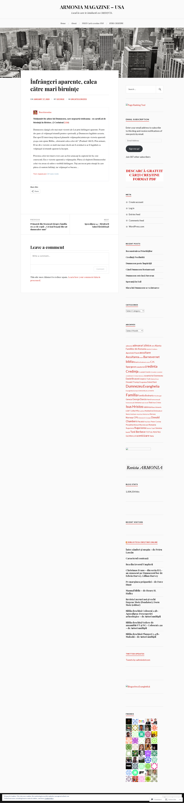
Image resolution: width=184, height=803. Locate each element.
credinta (151, 366)
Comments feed (136, 220)
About (74, 23)
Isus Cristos (157, 403)
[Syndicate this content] (127, 542)
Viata (152, 436)
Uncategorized (79, 99)
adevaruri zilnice (142, 345)
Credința (132, 371)
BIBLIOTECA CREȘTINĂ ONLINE (143, 542)
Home (63, 23)
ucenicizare (142, 435)
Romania (152, 425)
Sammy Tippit (151, 428)
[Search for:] (144, 89)
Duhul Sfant (152, 382)
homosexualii (130, 402)
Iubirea (147, 407)
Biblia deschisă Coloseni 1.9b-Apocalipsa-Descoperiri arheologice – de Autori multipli (143, 613)
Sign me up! (134, 148)
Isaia (142, 402)
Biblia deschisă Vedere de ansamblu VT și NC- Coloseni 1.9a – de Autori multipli (144, 625)
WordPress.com (136, 226)
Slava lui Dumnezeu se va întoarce (142, 287)
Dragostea (143, 382)
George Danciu (139, 399)
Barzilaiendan (45, 112)
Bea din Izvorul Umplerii (139, 564)
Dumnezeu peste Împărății (139, 263)
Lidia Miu (135, 410)
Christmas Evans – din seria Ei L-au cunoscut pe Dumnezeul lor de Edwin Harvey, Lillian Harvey (144, 573)
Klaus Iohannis (156, 407)
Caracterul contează (137, 558)
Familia (132, 395)
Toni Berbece (138, 431)
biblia (130, 361)
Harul (149, 399)
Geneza (129, 399)
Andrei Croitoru (152, 349)
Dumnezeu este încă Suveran (140, 275)
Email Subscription (137, 119)
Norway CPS (132, 417)
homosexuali (155, 399)
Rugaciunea (140, 427)
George (60, 99)
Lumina (142, 411)
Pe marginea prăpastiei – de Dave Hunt (144, 583)
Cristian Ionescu (138, 376)
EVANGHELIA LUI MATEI (146, 391)
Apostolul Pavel (132, 353)
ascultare (145, 352)
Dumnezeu (134, 386)
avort (141, 357)
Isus (151, 402)
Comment (100, 269)
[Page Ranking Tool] (135, 105)
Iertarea (138, 403)
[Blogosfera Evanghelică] (138, 686)
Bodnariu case (145, 362)
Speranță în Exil (133, 281)
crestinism (129, 376)
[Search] (159, 89)
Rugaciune (130, 428)
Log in (131, 208)
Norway (153, 414)
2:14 (66, 122)
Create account (136, 202)
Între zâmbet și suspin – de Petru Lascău (144, 551)
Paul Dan (147, 421)
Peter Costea (156, 421)
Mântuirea (146, 414)
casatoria (140, 367)
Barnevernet (151, 357)
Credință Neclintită (135, 257)
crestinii (159, 372)
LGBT (128, 411)
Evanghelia (151, 386)
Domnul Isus (155, 379)
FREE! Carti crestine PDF (93, 23)
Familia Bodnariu (145, 395)
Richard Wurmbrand (141, 425)
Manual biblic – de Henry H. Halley (141, 592)
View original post (40, 174)
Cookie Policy (49, 798)
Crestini (153, 372)
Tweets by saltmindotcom (138, 660)
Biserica (137, 362)
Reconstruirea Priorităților (139, 251)
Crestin (148, 372)
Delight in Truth (145, 379)
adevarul (129, 346)
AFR (152, 346)
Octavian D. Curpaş (144, 418)
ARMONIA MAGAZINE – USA (92, 7)
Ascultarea (132, 357)
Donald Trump (132, 382)
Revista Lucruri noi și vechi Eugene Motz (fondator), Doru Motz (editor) (142, 602)
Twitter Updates (135, 654)
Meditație (133, 414)
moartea (139, 414)
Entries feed (134, 214)
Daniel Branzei (132, 378)
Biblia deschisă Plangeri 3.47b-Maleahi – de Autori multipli (143, 635)
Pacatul (141, 421)
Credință (142, 372)
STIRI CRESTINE (116, 23)
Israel (146, 402)
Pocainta (129, 425)
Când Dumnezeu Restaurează (140, 269)
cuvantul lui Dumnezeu (153, 375)
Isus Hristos (134, 407)
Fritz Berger (158, 396)
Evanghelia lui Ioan (132, 391)
